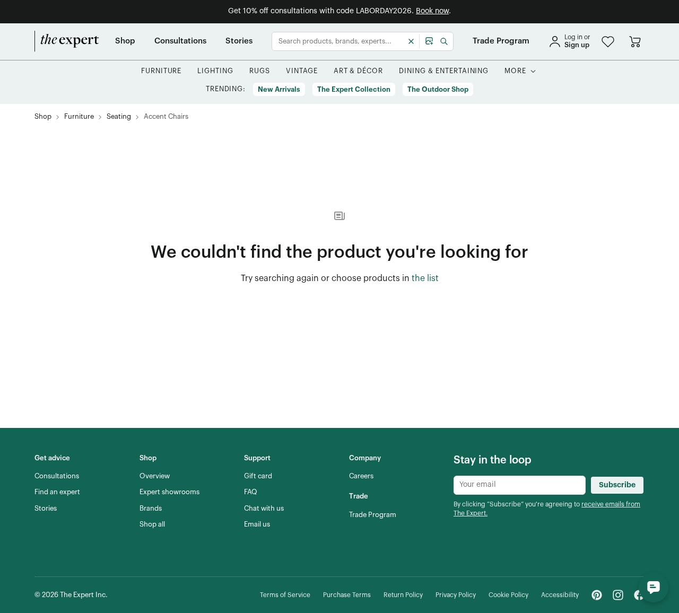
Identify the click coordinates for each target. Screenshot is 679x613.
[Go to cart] (635, 41)
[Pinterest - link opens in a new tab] (596, 595)
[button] (607, 41)
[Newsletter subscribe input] (520, 485)
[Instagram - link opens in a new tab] (618, 595)
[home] (66, 41)
